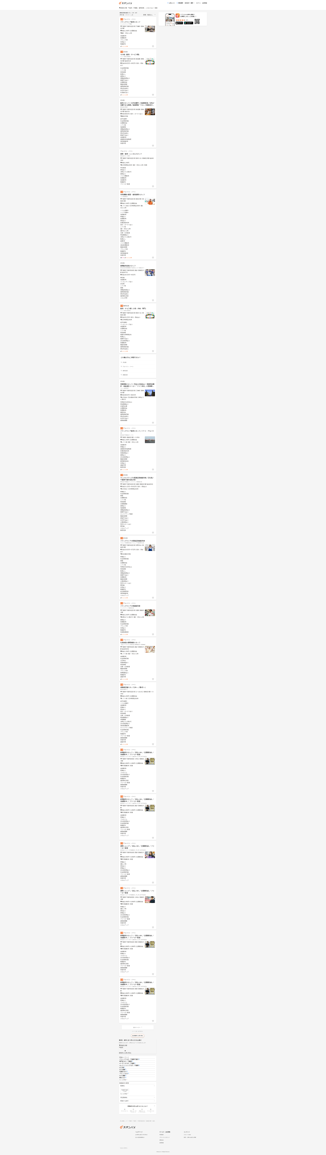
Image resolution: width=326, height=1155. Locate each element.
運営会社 (162, 1140)
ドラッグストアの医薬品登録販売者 (132, 541)
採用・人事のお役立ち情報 (190, 1137)
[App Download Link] (179, 23)
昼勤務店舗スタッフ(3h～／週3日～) (132, 687)
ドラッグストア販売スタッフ (130, 22)
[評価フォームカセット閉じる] (154, 1106)
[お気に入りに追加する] (153, 46)
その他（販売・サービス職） (130, 54)
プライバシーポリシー (165, 1137)
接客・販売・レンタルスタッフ (131, 154)
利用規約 (162, 1134)
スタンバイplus (187, 1134)
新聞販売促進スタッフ (128, 266)
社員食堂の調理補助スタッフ (130, 642)
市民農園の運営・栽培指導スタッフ (132, 194)
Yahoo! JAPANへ (124, 1148)
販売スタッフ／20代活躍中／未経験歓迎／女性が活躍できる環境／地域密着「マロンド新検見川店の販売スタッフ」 (137, 105)
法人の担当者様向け (139, 1137)
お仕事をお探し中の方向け (141, 1134)
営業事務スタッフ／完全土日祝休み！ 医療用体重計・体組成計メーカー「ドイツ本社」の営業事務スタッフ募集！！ (137, 386)
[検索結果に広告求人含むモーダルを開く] (123, 15)
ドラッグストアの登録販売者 (130, 606)
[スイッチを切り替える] (131, 15)
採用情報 (162, 1142)
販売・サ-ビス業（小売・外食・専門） (133, 308)
